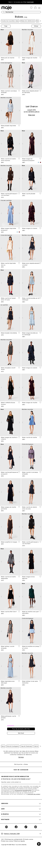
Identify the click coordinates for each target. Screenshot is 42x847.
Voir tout (21, 733)
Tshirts (36, 746)
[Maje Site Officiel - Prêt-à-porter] (6, 7)
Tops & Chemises (26, 746)
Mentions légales (20, 841)
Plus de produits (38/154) (21, 729)
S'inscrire (39, 782)
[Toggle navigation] (39, 8)
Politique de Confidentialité (23, 790)
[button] (31, 8)
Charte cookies (28, 839)
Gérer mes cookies (7, 841)
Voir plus (21, 757)
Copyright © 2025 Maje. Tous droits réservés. (14, 844)
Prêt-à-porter (18, 764)
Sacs (3, 746)
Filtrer (36, 26)
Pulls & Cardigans (13, 746)
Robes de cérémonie (27, 21)
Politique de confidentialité (14, 839)
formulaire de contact (33, 794)
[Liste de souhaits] (19, 57)
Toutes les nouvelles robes (10, 21)
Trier (5, 26)
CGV (2, 839)
